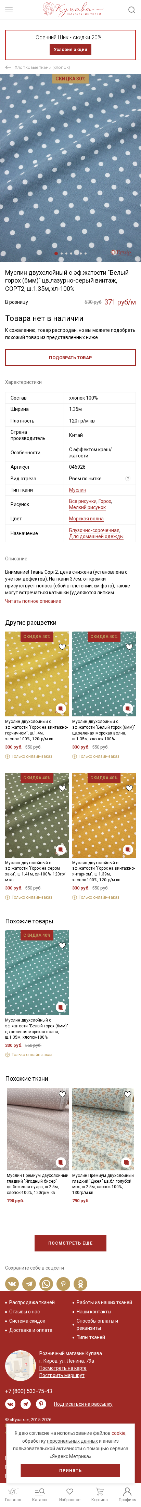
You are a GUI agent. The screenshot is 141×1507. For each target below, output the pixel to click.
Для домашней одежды (96, 536)
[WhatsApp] (46, 1284)
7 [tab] (86, 253)
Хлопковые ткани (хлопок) (42, 67)
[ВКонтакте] (12, 1284)
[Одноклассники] (80, 1284)
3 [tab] (66, 253)
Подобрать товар (70, 357)
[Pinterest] (63, 1284)
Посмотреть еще (70, 1243)
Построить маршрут (62, 1375)
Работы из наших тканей (104, 1302)
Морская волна (86, 518)
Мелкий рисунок (87, 507)
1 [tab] (56, 253)
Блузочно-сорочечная (94, 530)
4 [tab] (71, 253)
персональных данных (72, 1441)
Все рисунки (83, 501)
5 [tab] (76, 253)
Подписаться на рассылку (83, 1404)
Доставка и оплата (30, 1330)
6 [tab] (81, 253)
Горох (105, 501)
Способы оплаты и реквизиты (97, 1324)
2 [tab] (62, 253)
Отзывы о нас (24, 1311)
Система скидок (27, 1321)
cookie (119, 1433)
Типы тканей (91, 1337)
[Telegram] (29, 1284)
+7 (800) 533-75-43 (28, 1391)
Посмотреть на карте (63, 1368)
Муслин (77, 490)
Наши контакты (94, 1311)
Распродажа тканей (32, 1302)
